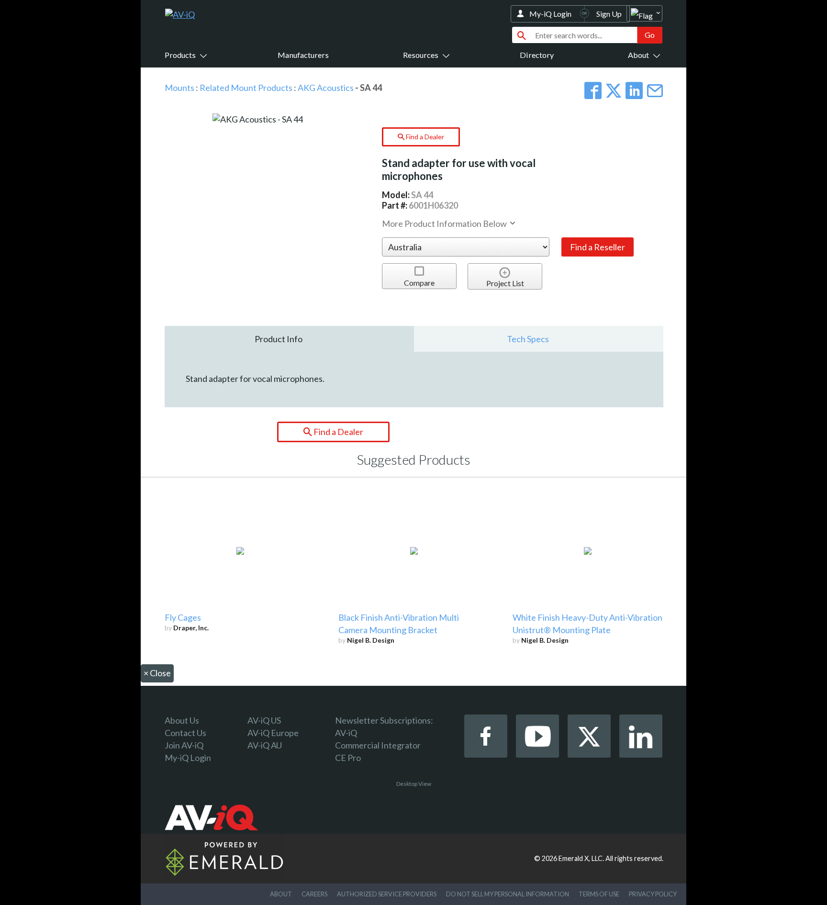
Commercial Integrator (378, 745)
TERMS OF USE (599, 894)
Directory (537, 54)
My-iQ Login (550, 13)
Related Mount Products (246, 87)
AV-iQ (346, 732)
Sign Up (609, 13)
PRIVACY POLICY (653, 894)
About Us (182, 720)
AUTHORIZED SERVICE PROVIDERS (386, 894)
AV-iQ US (264, 720)
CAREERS (314, 894)
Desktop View (413, 783)
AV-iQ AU (264, 745)
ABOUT (281, 894)
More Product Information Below (445, 223)
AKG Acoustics (326, 87)
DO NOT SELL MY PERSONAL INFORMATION (507, 894)
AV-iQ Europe (273, 732)
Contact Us (185, 732)
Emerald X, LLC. (581, 858)
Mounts (179, 87)
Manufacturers (303, 54)
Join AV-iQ (184, 745)
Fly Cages (183, 617)
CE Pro (348, 757)
